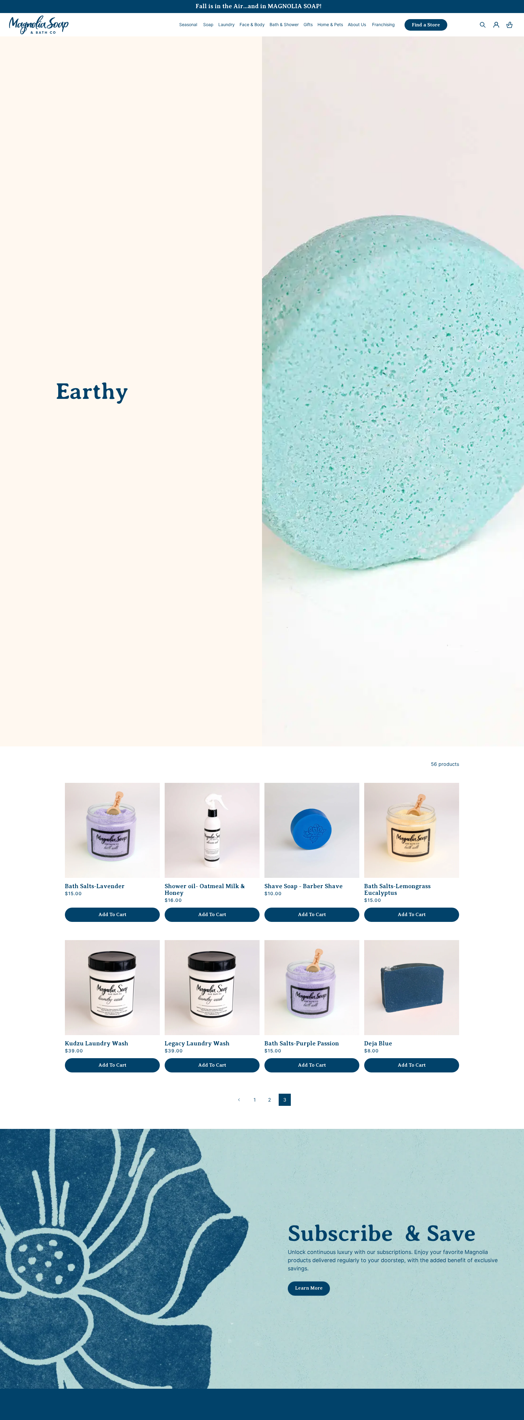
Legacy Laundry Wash (197, 1043)
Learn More (309, 1288)
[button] (208, 24)
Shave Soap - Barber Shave (303, 886)
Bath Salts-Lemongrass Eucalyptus (397, 889)
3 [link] (284, 1100)
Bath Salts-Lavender (95, 886)
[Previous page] (239, 1100)
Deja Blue (378, 1043)
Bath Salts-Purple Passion (301, 1043)
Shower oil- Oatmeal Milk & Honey (205, 889)
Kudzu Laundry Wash (96, 1043)
